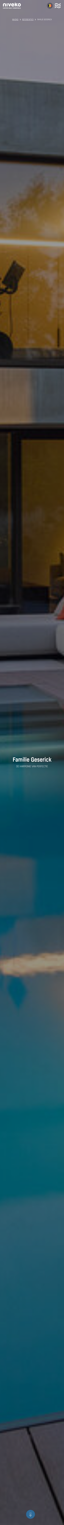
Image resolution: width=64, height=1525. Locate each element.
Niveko (15, 20)
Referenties (28, 20)
